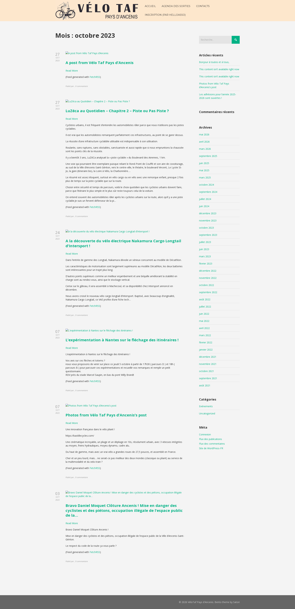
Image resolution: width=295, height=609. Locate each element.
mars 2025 (205, 177)
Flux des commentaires (212, 443)
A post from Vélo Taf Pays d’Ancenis (100, 62)
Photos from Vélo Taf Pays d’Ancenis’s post (106, 414)
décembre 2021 (207, 356)
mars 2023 (205, 256)
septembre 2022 (208, 292)
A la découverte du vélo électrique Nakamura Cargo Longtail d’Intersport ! (123, 243)
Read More (72, 70)
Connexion (205, 434)
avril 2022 (204, 328)
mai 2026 (204, 134)
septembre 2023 (208, 234)
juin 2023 (204, 249)
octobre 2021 (206, 371)
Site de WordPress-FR (211, 448)
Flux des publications (210, 439)
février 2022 (205, 342)
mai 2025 (204, 170)
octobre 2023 (206, 227)
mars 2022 (205, 335)
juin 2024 (204, 206)
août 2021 (204, 385)
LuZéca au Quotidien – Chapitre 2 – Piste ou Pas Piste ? (117, 110)
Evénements (206, 406)
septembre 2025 (208, 156)
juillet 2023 (205, 242)
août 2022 (204, 299)
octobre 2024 (206, 184)
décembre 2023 (207, 213)
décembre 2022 (207, 270)
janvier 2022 (206, 349)
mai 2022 (204, 321)
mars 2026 (205, 148)
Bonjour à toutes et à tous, (214, 62)
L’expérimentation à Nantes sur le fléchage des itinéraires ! (122, 339)
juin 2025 (204, 163)
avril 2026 (204, 141)
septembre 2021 (208, 378)
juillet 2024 (205, 199)
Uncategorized (207, 413)
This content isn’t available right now (219, 69)
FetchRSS (95, 77)
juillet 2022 (205, 306)
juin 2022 (204, 313)
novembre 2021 (207, 364)
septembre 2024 (208, 191)
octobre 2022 (206, 285)
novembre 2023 (207, 220)
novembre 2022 (207, 277)
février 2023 (205, 263)
